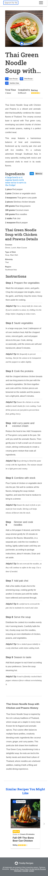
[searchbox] (10, 3)
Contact (31, 871)
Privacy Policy (24, 869)
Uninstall (25, 871)
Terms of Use (14, 869)
